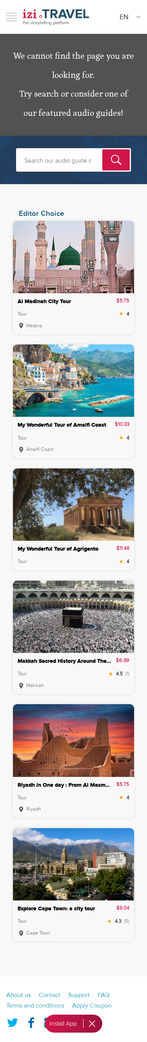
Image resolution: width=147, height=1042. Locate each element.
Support (79, 995)
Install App (63, 1024)
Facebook (31, 1021)
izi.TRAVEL (56, 17)
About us (18, 995)
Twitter (12, 1021)
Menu (11, 17)
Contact (49, 995)
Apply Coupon (92, 1006)
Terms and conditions (35, 1006)
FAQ (103, 995)
